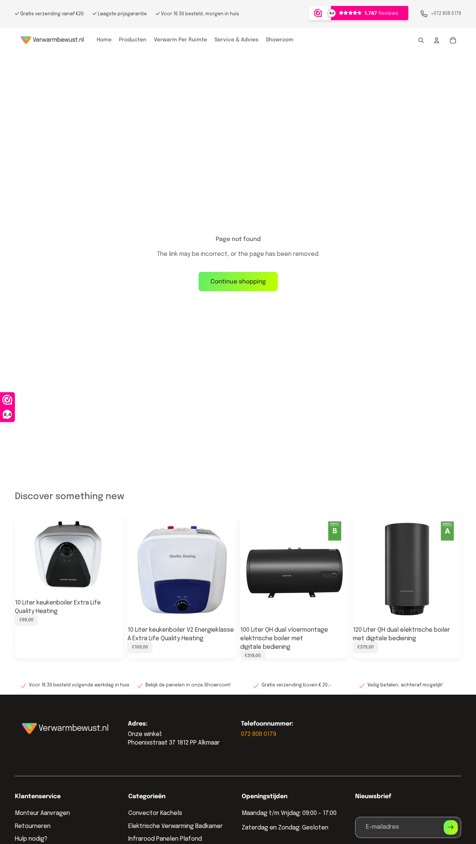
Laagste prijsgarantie (122, 14)
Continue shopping (238, 282)
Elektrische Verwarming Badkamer (175, 826)
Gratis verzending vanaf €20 (51, 14)
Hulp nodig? (31, 839)
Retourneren (33, 826)
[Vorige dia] (26, 556)
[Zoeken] (421, 40)
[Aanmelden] (451, 827)
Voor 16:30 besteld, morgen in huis (199, 14)
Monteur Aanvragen (42, 813)
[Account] (436, 40)
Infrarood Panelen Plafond (165, 839)
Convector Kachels (155, 813)
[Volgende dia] (112, 556)
